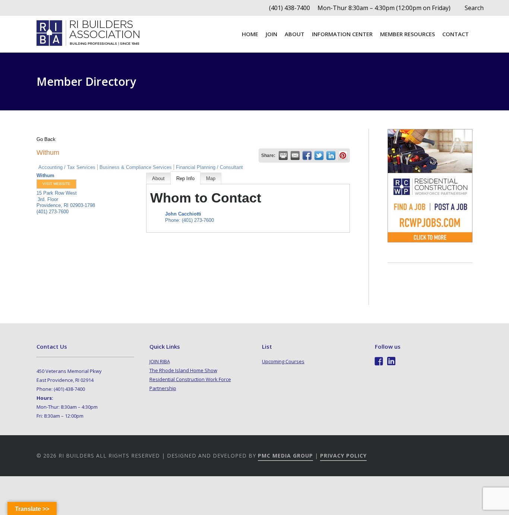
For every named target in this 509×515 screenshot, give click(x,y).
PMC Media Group (285, 455)
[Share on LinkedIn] (330, 155)
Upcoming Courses (283, 361)
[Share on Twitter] (318, 155)
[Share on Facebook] (307, 155)
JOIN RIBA (159, 361)
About (158, 178)
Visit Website (56, 184)
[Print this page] (283, 155)
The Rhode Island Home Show (183, 370)
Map (210, 178)
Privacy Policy (343, 455)
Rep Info (185, 178)
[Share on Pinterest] (342, 155)
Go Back (46, 139)
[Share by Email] (295, 155)
